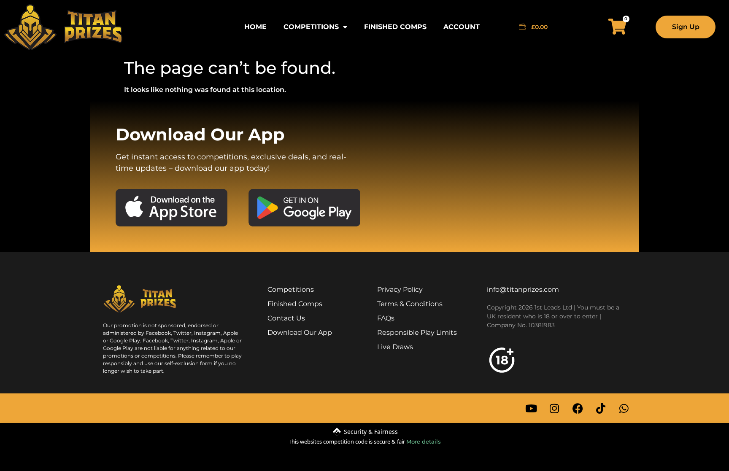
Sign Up (685, 27)
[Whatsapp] (623, 408)
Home (255, 27)
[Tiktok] (600, 408)
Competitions (311, 27)
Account (461, 27)
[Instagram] (554, 408)
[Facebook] (577, 408)
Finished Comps (395, 27)
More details (423, 441)
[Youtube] (531, 408)
